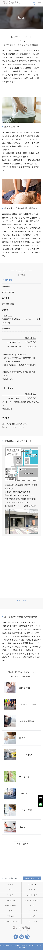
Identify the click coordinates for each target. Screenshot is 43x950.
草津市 (17, 843)
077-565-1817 (8, 292)
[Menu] (39, 3)
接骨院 (25, 843)
